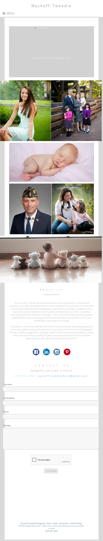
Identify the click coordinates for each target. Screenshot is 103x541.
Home (48, 523)
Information (64, 523)
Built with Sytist (51, 531)
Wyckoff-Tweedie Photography (33, 523)
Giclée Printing (75, 523)
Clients (55, 523)
